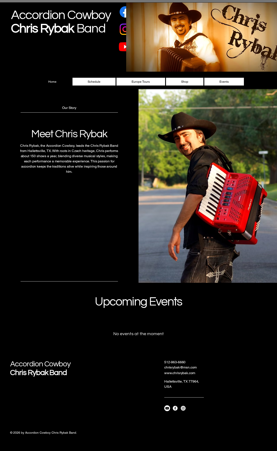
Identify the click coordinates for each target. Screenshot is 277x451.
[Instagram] (125, 29)
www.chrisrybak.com (179, 373)
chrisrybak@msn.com (180, 367)
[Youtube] (125, 46)
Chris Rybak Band (38, 373)
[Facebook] (125, 11)
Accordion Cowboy (40, 364)
